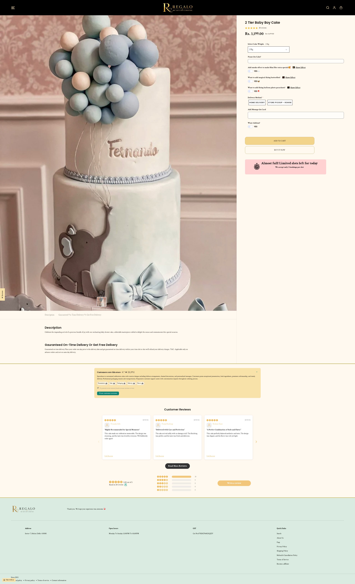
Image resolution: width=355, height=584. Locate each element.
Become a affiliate (283, 564)
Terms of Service (283, 559)
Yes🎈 (257, 91)
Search (279, 533)
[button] (13, 8)
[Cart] (341, 8)
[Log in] (334, 8)
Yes (255, 126)
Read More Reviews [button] (177, 466)
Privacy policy (30, 580)
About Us (280, 538)
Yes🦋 (257, 81)
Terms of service (43, 580)
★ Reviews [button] (2, 294)
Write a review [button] (234, 483)
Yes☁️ (257, 71)
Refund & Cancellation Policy (287, 555)
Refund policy (17, 580)
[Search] (328, 8)
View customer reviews (108, 393)
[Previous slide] (99, 442)
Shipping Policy (282, 551)
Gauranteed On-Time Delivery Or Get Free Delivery (80, 315)
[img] (110, 420)
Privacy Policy (282, 546)
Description (49, 315)
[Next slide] (256, 442)
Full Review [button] (109, 456)
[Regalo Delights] (177, 8)
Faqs (278, 542)
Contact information (59, 580)
